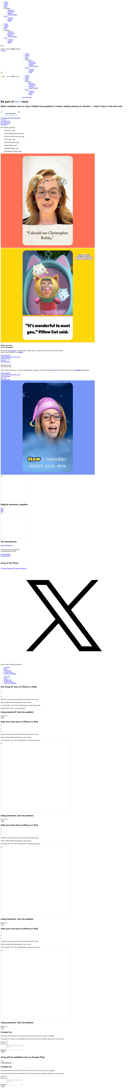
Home (6, 2)
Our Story (7, 667)
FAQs (9, 21)
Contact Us (7, 670)
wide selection (12, 350)
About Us (10, 10)
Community (11, 11)
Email (3, 716)
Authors (10, 13)
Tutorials (10, 18)
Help (5, 16)
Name (3, 1042)
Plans (6, 5)
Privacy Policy (8, 672)
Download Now (5, 361)
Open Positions (12, 14)
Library (6, 3)
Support (10, 19)
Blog (5, 7)
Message (4, 1050)
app (54, 370)
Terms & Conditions (10, 674)
